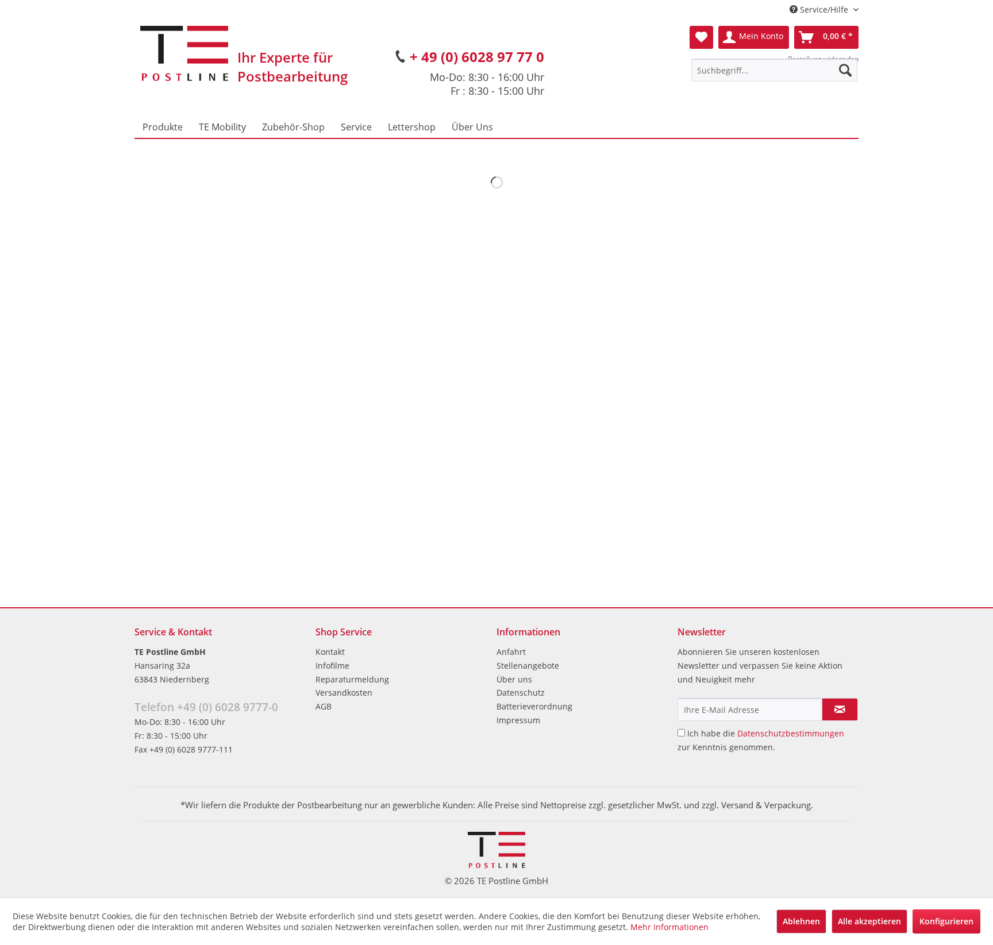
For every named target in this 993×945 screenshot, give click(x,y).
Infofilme (332, 665)
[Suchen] (845, 70)
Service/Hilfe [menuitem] (824, 9)
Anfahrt (511, 651)
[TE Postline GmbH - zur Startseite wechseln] (184, 53)
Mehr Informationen (669, 926)
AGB (323, 706)
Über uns (514, 679)
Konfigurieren (946, 921)
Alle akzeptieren (869, 921)
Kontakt (330, 651)
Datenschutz (520, 692)
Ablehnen (801, 921)
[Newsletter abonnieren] (840, 709)
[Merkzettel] (701, 37)
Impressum (518, 720)
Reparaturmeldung (352, 679)
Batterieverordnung (534, 706)
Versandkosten (343, 692)
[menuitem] (774, 70)
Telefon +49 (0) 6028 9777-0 (206, 707)
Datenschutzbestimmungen (790, 733)
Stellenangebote (527, 665)
